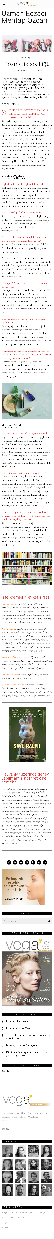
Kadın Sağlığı (27, 58)
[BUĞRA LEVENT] (33, 1151)
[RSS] (8, 1071)
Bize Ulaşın (7, 1227)
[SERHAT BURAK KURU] (20, 1190)
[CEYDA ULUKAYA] (46, 1151)
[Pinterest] (27, 862)
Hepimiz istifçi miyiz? (17, 1021)
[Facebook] (9, 862)
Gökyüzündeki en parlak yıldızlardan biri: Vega (23, 1212)
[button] (49, 921)
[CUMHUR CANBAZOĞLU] (7, 1164)
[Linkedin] (33, 862)
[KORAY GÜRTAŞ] (46, 1164)
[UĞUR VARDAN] (46, 1190)
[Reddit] (39, 862)
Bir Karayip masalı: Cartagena (21, 1045)
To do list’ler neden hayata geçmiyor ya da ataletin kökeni (28, 1037)
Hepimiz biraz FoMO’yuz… (19, 1028)
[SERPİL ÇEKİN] (33, 1190)
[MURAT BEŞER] (46, 1177)
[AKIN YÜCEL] (7, 1151)
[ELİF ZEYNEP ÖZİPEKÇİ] (33, 1164)
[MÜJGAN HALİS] (33, 1177)
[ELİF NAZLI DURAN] (20, 1164)
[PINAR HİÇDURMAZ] (7, 1190)
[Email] (45, 862)
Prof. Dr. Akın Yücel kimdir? (14, 1217)
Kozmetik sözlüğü (27, 64)
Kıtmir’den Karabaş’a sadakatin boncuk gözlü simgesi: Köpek (26, 1054)
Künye (4, 1222)
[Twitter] (21, 862)
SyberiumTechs (9, 1120)
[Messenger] (15, 862)
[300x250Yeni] (23, 886)
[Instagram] (3, 1071)
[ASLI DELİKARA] (20, 1151)
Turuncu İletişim (18, 1116)
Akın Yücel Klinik (18, 1113)
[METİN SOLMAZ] (20, 1177)
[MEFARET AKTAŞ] (7, 1177)
